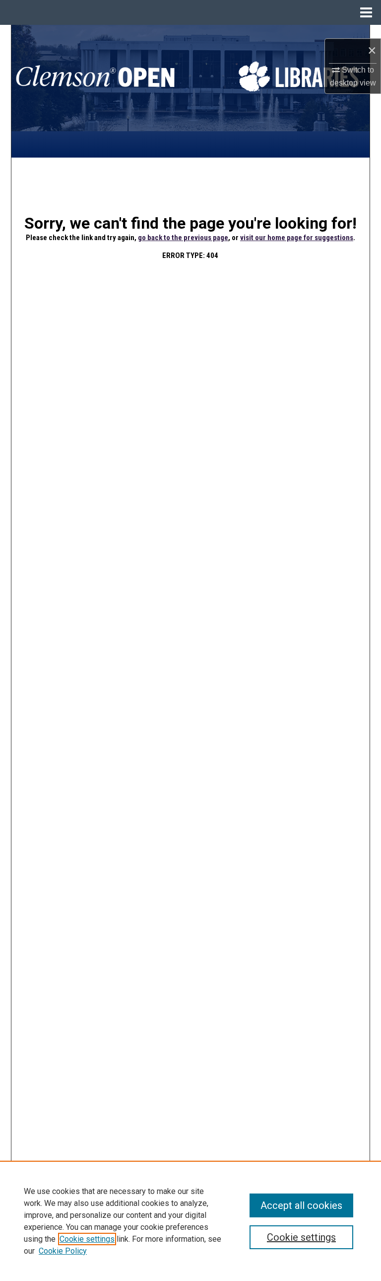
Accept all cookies (301, 1205)
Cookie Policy (63, 1251)
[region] (190, 1221)
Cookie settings (87, 1239)
